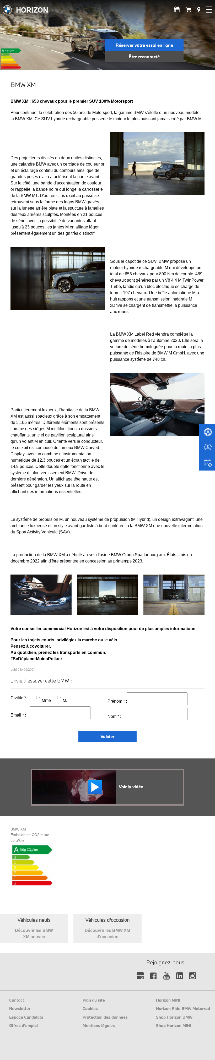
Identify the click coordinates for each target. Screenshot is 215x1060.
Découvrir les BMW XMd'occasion (107, 928)
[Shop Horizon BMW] (188, 9)
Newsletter (19, 1008)
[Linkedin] (179, 976)
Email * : (18, 715)
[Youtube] (166, 976)
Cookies (90, 1008)
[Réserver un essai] (207, 434)
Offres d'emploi (23, 1025)
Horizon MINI (168, 1000)
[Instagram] (192, 976)
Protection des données (105, 1017)
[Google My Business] (140, 976)
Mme (46, 700)
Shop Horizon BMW (174, 1017)
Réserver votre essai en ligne (144, 45)
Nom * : (114, 716)
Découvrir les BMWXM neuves (34, 928)
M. (65, 700)
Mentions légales (99, 1025)
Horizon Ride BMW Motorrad (183, 1008)
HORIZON (32, 9)
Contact (16, 1000)
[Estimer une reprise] (207, 449)
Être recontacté (144, 56)
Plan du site (94, 1000)
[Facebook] (153, 976)
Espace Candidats (26, 1017)
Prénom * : (117, 701)
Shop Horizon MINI (173, 1025)
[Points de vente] (199, 9)
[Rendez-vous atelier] (176, 9)
